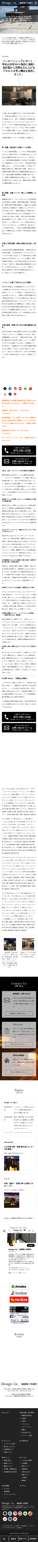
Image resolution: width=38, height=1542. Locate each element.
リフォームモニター (20, 803)
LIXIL (18, 1526)
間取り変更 (19, 814)
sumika (19, 1527)
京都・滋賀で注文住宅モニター (14, 1153)
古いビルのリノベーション (16, 874)
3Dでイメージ (10, 857)
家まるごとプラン (9, 1446)
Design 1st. (16, 998)
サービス (24, 1457)
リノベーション (18, 800)
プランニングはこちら (19, 1044)
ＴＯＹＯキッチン (21, 857)
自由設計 (21, 927)
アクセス (7, 1488)
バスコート (17, 904)
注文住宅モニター (10, 847)
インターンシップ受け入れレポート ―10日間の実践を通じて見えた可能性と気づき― (24, 1110)
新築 (7, 809)
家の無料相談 (11, 844)
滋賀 (14, 811)
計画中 (9, 814)
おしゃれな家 (8, 821)
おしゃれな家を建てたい (21, 821)
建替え (18, 844)
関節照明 (10, 930)
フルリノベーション (26, 866)
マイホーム (23, 794)
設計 (24, 850)
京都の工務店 (23, 836)
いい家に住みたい (16, 819)
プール (24, 904)
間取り (24, 1430)
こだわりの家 (10, 789)
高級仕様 (26, 814)
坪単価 (21, 806)
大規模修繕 (15, 877)
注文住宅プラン (27, 1432)
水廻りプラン (8, 1452)
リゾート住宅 (8, 800)
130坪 (7, 893)
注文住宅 (31, 809)
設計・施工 (15, 886)
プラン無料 (29, 791)
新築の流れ (7, 1460)
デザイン (27, 789)
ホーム (4, 38)
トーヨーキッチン (8, 1526)
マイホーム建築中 (11, 797)
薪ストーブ (7, 886)
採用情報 (7, 1491)
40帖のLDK (27, 893)
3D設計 (8, 819)
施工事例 (12, 809)
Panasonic (24, 1526)
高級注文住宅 (15, 853)
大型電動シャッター (10, 919)
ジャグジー (12, 902)
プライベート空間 (11, 907)
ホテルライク (24, 830)
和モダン (29, 874)
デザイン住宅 (25, 863)
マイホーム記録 (23, 797)
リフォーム (27, 800)
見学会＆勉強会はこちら (19, 1072)
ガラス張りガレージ (17, 896)
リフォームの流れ (9, 1443)
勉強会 (13, 1539)
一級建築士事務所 (12, 836)
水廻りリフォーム (21, 809)
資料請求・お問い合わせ (19, 1013)
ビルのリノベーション (18, 791)
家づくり (6, 1457)
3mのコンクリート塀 (16, 893)
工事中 (24, 1421)
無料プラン (23, 1539)
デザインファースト (22, 827)
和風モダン (7, 806)
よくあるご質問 (27, 1460)
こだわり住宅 (19, 789)
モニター (6, 1412)
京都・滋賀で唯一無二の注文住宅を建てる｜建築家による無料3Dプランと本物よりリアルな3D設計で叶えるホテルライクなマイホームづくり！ (24, 1122)
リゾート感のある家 (21, 913)
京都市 (10, 839)
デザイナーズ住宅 (10, 827)
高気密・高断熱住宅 (10, 1469)
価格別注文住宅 (27, 1415)
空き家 (20, 850)
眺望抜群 (15, 927)
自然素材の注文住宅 (10, 1472)
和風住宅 (15, 806)
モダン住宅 (7, 833)
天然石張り (21, 919)
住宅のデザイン (9, 841)
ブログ (23, 1486)
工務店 (22, 877)
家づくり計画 (28, 806)
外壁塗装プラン (9, 1449)
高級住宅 (33, 814)
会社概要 (6, 1486)
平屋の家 (28, 877)
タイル (18, 902)
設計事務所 (30, 850)
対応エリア (25, 1466)
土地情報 (24, 1463)
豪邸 (13, 814)
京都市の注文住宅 (19, 839)
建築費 (23, 844)
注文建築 (19, 847)
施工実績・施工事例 (27, 1412)
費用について (8, 1463)
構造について (8, 1466)
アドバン (32, 1526)
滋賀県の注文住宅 (22, 811)
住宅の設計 (18, 841)
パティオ (8, 830)
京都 (29, 803)
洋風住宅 (10, 811)
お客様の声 (24, 1441)
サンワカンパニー (10, 1527)
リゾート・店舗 (27, 1435)
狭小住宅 (14, 850)
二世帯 (23, 872)
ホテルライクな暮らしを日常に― (14, 1190)
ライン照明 (23, 910)
